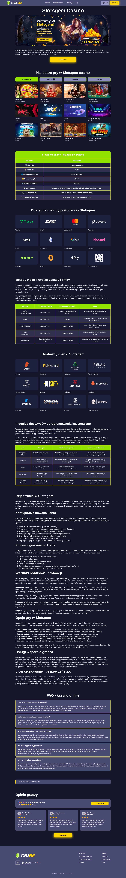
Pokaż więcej (63, 835)
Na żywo (49, 79)
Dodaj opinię (100, 803)
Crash (74, 79)
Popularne (25, 79)
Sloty (98, 79)
